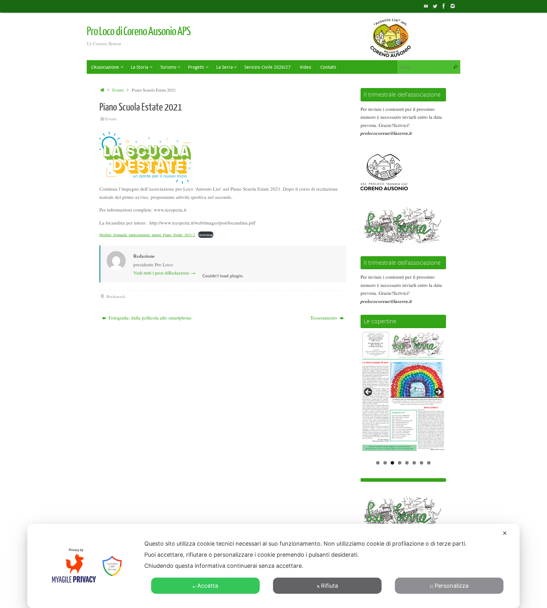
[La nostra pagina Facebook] (443, 6)
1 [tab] (378, 463)
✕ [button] (504, 533)
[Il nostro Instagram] (452, 6)
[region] (403, 394)
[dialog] (273, 566)
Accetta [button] (207, 585)
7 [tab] (421, 463)
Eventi (118, 90)
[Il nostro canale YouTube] (426, 6)
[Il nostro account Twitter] (435, 6)
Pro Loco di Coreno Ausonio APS (139, 31)
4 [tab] (399, 463)
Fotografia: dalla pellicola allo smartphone (149, 317)
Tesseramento (324, 317)
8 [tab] (429, 463)
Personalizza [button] (451, 585)
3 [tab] (392, 463)
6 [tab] (414, 463)
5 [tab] (407, 463)
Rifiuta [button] (329, 585)
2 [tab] (385, 463)
